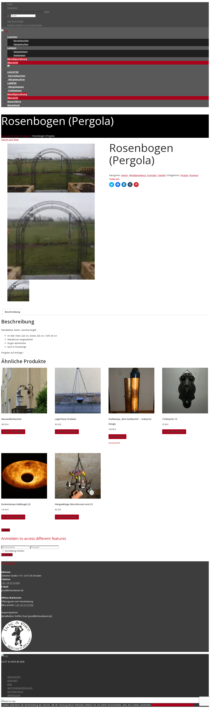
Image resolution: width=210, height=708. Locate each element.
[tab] (12, 312)
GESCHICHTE (13, 677)
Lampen (11, 47)
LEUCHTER (12, 72)
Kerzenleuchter (21, 40)
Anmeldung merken (14, 550)
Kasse (46, 11)
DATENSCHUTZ (15, 691)
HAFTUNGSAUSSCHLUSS (19, 688)
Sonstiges (152, 175)
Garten (25, 135)
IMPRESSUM (13, 695)
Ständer (162, 175)
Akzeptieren (157, 704)
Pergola (184, 175)
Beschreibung (12, 311)
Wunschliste (14, 101)
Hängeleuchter (21, 44)
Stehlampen (19, 55)
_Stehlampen (14, 90)
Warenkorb (12, 8)
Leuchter (12, 36)
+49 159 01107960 (15, 21)
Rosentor (193, 175)
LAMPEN (11, 83)
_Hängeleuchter (16, 79)
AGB (9, 684)
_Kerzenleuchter (16, 75)
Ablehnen (167, 704)
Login (9, 4)
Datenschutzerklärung (183, 704)
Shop (16, 135)
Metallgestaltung (17, 58)
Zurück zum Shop (10, 139)
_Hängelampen (15, 86)
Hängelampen (21, 51)
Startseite (6, 135)
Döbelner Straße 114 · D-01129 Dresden (24, 25)
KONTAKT (12, 680)
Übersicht (12, 62)
